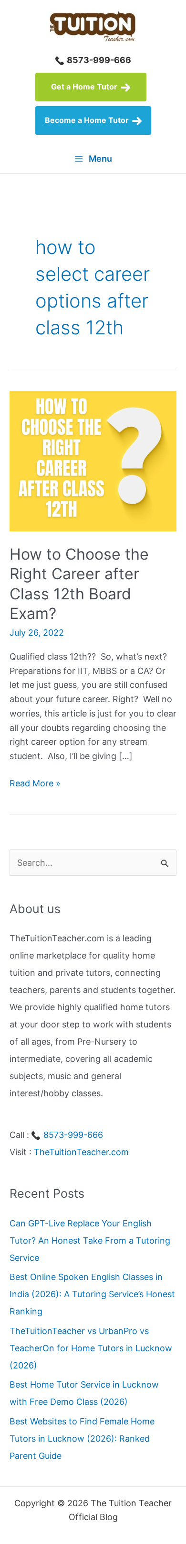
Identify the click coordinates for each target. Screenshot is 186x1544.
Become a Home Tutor (88, 120)
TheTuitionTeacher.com (81, 1152)
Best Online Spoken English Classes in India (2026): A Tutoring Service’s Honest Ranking (92, 1294)
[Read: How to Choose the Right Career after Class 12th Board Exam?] (93, 460)
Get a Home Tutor (85, 86)
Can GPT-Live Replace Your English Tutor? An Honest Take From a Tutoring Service (90, 1240)
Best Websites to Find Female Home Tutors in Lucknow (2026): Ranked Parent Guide (82, 1438)
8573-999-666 (98, 60)
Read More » (35, 784)
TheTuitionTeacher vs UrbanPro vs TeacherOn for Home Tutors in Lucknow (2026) (91, 1348)
